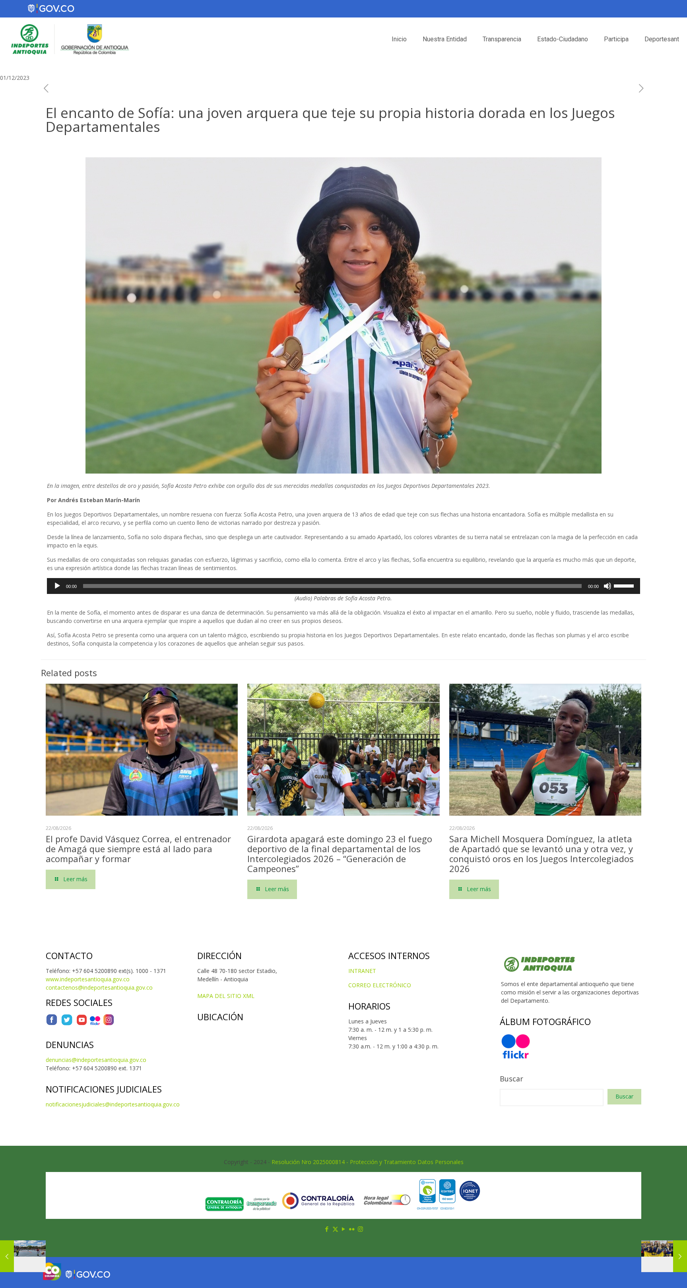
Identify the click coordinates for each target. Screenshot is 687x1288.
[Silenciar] (607, 586)
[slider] (625, 585)
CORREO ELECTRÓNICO (379, 985)
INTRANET (362, 971)
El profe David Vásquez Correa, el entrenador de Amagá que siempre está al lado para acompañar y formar (138, 848)
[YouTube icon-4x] (81, 1023)
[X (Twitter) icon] (335, 1229)
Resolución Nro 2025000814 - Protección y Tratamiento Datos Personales (368, 1162)
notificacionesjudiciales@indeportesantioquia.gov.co (113, 1104)
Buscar (511, 1078)
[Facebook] (52, 1023)
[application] (343, 586)
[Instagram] (108, 1023)
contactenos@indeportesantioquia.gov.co (99, 987)
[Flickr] (95, 1023)
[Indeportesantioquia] (69, 39)
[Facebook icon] (327, 1229)
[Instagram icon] (360, 1229)
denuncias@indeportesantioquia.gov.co (96, 1060)
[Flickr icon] (352, 1229)
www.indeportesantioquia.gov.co (88, 979)
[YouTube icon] (344, 1229)
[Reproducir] (57, 586)
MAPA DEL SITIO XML (225, 996)
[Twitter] (67, 1023)
